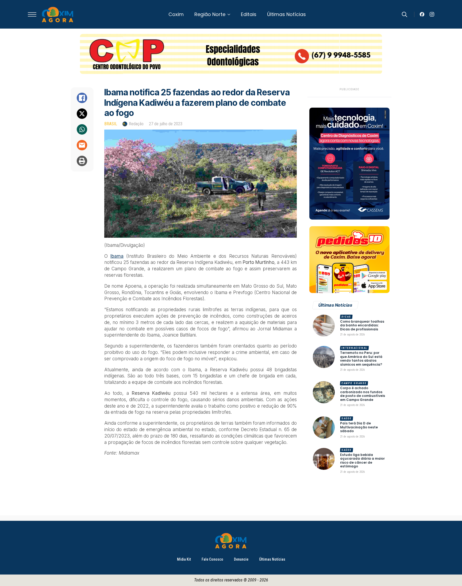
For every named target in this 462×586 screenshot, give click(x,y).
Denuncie (241, 559)
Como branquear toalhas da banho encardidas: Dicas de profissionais (362, 325)
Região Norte (209, 14)
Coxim (176, 14)
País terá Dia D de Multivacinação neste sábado (359, 427)
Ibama (117, 256)
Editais (248, 14)
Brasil (110, 123)
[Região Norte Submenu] (230, 14)
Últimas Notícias (286, 14)
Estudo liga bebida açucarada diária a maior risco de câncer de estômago (362, 460)
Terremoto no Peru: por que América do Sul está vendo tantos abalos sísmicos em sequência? (361, 358)
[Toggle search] (404, 14)
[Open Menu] (32, 14)
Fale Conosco (212, 559)
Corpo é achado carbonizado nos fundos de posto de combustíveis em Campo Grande (362, 394)
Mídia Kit (184, 559)
